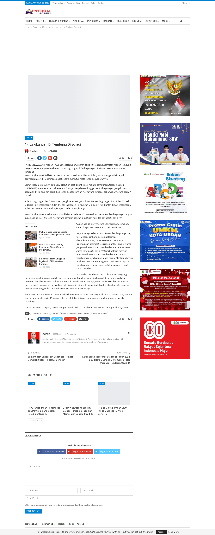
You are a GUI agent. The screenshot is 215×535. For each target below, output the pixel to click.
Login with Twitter (109, 451)
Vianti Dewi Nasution (100, 313)
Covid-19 (55, 313)
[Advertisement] (107, 50)
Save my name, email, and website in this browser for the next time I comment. (65, 505)
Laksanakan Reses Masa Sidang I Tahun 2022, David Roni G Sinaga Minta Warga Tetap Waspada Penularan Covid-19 (106, 359)
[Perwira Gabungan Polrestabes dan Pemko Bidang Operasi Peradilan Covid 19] (44, 393)
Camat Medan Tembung (40, 313)
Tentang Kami (58, 3)
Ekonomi (137, 21)
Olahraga (123, 21)
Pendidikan (93, 21)
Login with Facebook (54, 451)
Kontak (101, 3)
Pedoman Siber (73, 3)
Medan (29, 138)
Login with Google (82, 451)
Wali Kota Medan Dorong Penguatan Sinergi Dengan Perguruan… (51, 247)
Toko (93, 3)
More (165, 21)
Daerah (107, 21)
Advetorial (152, 21)
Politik (40, 21)
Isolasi (63, 313)
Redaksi (85, 3)
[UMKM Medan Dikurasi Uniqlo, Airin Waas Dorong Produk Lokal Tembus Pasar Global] (31, 235)
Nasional (78, 21)
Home (29, 21)
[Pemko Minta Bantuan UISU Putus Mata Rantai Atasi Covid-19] (114, 393)
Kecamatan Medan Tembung (79, 313)
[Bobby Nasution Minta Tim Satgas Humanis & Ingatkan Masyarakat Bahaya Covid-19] (79, 393)
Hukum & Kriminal (59, 21)
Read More (173, 532)
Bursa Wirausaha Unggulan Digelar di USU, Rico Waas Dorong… (52, 261)
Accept (161, 531)
